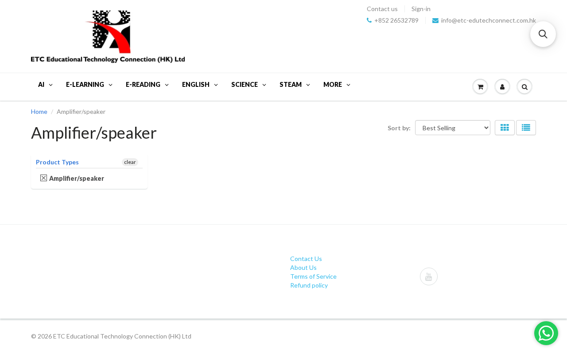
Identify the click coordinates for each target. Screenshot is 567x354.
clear (130, 162)
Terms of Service (313, 276)
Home (39, 111)
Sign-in (421, 8)
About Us (303, 267)
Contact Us (306, 258)
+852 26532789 (396, 20)
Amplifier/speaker (77, 178)
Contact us (382, 8)
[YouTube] (429, 276)
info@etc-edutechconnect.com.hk (488, 20)
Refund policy (309, 285)
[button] (543, 34)
